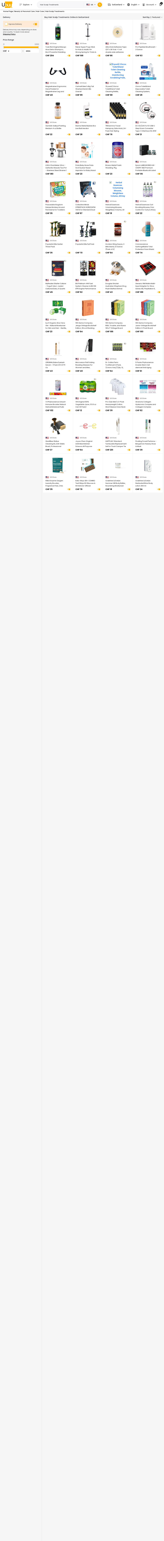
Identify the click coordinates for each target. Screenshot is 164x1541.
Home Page (8, 11)
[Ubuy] (7, 4)
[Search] (100, 4)
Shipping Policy (9, 34)
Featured (156, 17)
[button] (116, 4)
